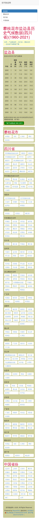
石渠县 (22, 232)
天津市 (22, 469)
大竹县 (30, 252)
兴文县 (22, 389)
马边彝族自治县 (10, 362)
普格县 (7, 286)
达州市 (29, 157)
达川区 (15, 252)
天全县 (15, 267)
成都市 (7, 164)
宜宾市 (15, 168)
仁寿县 (22, 335)
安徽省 (7, 472)
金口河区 (15, 359)
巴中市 (21, 157)
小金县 (7, 190)
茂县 (30, 183)
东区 (15, 136)
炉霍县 (30, 229)
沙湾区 (29, 362)
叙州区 (7, 393)
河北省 (30, 476)
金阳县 (15, 279)
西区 (30, 136)
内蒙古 (7, 487)
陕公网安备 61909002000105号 (16, 513)
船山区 (27, 455)
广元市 (29, 160)
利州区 (22, 298)
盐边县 (7, 140)
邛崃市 (16, 320)
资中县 (30, 436)
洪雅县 (15, 332)
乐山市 (30, 164)
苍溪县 (7, 298)
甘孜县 (30, 225)
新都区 (7, 324)
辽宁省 (30, 483)
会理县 (7, 279)
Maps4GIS (16, 510)
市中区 (30, 359)
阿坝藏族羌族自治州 (11, 153)
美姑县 (30, 279)
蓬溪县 (7, 455)
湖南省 (30, 479)
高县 (6, 386)
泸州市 (22, 168)
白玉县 (15, 221)
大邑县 (30, 309)
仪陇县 (22, 428)
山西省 (7, 490)
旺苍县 (27, 301)
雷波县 (22, 279)
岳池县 (7, 416)
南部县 (15, 424)
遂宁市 (30, 171)
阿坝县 (7, 179)
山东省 (30, 487)
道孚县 (30, 221)
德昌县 (15, 275)
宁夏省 (15, 487)
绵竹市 (22, 343)
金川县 (30, 179)
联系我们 (31, 510)
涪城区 (15, 202)
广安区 (7, 412)
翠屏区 (30, 389)
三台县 (30, 202)
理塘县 (22, 229)
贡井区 (15, 374)
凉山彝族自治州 (18, 160)
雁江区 (27, 213)
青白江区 (8, 320)
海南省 (22, 476)
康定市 (15, 229)
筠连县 (29, 386)
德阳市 (22, 164)
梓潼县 (22, 205)
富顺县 (7, 374)
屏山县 (15, 389)
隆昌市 (7, 436)
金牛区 (7, 309)
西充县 (15, 428)
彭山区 (30, 332)
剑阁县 (30, 298)
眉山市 (15, 164)
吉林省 (7, 483)
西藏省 (30, 490)
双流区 (23, 320)
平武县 (22, 202)
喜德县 (22, 286)
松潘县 (23, 186)
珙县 (13, 386)
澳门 (6, 497)
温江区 (30, 320)
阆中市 (7, 424)
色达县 (15, 232)
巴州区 (7, 244)
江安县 (21, 386)
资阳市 (30, 153)
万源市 (7, 252)
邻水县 (22, 412)
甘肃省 (22, 472)
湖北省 (22, 479)
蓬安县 (7, 428)
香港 (30, 494)
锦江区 (15, 309)
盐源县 (30, 286)
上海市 (15, 469)
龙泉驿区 (8, 316)
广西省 (7, 476)
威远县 (22, 436)
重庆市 (30, 469)
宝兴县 (7, 264)
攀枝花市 (27, 42)
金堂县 (30, 313)
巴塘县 (7, 221)
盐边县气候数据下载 (12, 44)
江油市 (7, 202)
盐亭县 (7, 205)
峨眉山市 (21, 355)
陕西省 (15, 490)
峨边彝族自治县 (10, 355)
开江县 (7, 255)
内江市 (14, 171)
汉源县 (15, 264)
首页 (5, 42)
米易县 (7, 136)
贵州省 (15, 476)
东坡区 (22, 332)
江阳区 (29, 401)
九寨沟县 (8, 183)
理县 (15, 183)
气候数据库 (12, 42)
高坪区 (30, 424)
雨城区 (22, 267)
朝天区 (15, 298)
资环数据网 (6, 2)
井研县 (23, 359)
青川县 (7, 301)
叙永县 (22, 404)
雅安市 (7, 160)
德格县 (22, 225)
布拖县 (7, 275)
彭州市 (16, 316)
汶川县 (30, 186)
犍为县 (7, 359)
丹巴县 (22, 221)
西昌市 (15, 286)
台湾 (21, 497)
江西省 (22, 483)
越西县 (7, 290)
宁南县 (29, 282)
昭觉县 (22, 290)
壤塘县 (7, 186)
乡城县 (30, 232)
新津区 (22, 324)
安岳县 (7, 213)
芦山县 (22, 264)
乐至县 (17, 213)
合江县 (15, 401)
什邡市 (30, 343)
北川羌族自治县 (10, 198)
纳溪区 (7, 404)
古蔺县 (7, 401)
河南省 (7, 479)
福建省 (15, 472)
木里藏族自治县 (18, 282)
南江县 (15, 244)
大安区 (7, 378)
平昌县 (22, 244)
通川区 (22, 252)
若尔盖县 (15, 186)
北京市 (7, 469)
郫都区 (23, 316)
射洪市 (17, 455)
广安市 (30, 168)
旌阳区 (7, 343)
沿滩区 (29, 374)
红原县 (22, 179)
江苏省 (15, 483)
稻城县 (7, 225)
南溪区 (7, 389)
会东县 (30, 275)
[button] (14, 123)
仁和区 (22, 136)
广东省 (30, 472)
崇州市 (22, 309)
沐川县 (21, 362)
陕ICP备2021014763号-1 (23, 514)
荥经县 (30, 267)
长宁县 (22, 393)
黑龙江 (15, 479)
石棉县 (7, 267)
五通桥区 (8, 366)
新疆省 (7, 494)
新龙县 (7, 236)
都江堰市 (8, 313)
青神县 (7, 335)
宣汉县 (29, 255)
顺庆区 (22, 424)
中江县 (7, 347)
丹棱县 (7, 332)
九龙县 (7, 229)
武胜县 (30, 412)
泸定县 (7, 232)
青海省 (22, 487)
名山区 (30, 264)
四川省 (20, 42)
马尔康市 (23, 183)
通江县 (30, 244)
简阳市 (16, 313)
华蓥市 (15, 412)
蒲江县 (30, 316)
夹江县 (30, 355)
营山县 (30, 428)
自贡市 (7, 168)
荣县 (22, 374)
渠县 (14, 255)
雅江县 (22, 236)
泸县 (22, 401)
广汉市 (15, 343)
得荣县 (15, 225)
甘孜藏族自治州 (10, 157)
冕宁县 (7, 282)
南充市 (7, 171)
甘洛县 (22, 275)
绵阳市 (23, 153)
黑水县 (15, 179)
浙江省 (23, 494)
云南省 (15, 494)
